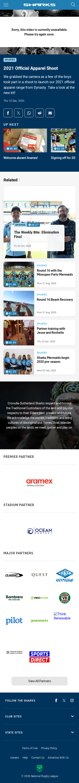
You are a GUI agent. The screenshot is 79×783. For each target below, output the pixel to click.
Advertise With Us (58, 757)
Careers (14, 757)
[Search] (73, 4)
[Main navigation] (6, 4)
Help (25, 757)
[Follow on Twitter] (64, 700)
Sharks (10, 60)
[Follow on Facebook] (56, 700)
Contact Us (37, 757)
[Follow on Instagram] (72, 700)
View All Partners (39, 681)
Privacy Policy (49, 748)
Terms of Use (30, 748)
